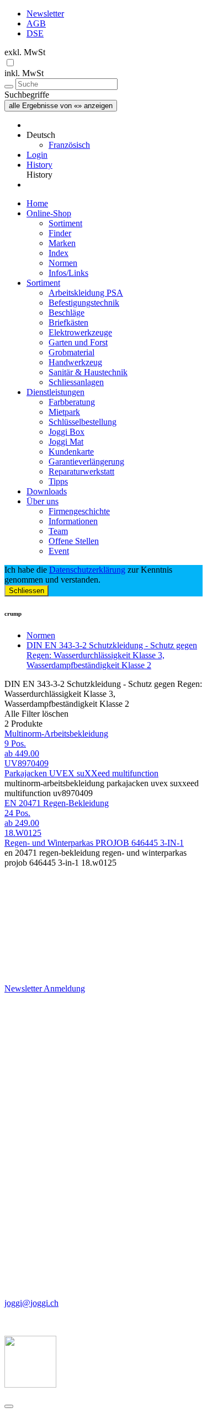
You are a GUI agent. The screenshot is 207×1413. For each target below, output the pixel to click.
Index (58, 253)
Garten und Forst (78, 342)
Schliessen (26, 590)
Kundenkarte (71, 451)
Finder (60, 233)
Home (37, 203)
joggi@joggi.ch (31, 1303)
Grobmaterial (71, 352)
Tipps (58, 481)
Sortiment (65, 223)
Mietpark (64, 412)
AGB (36, 23)
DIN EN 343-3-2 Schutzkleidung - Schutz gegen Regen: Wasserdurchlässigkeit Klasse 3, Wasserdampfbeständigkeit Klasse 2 (111, 655)
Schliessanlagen (76, 382)
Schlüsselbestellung (82, 421)
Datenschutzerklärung (87, 569)
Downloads (46, 491)
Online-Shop (48, 213)
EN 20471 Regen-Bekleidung (56, 803)
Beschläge (66, 312)
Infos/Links (68, 273)
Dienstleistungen (55, 392)
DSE (35, 33)
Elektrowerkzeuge (80, 332)
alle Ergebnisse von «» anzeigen (61, 106)
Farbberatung (72, 402)
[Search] (8, 86)
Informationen (73, 521)
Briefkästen (68, 322)
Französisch (69, 145)
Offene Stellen (74, 541)
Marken (62, 243)
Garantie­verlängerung (86, 461)
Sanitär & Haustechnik (88, 372)
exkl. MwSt (24, 52)
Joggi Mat (66, 441)
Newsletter (45, 13)
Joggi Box (66, 431)
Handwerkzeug (75, 362)
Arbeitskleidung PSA (86, 292)
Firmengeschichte (79, 511)
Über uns (42, 501)
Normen (63, 263)
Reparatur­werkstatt (81, 471)
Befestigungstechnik (84, 302)
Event (59, 551)
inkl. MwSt (24, 73)
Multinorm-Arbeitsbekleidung (56, 733)
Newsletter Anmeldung (44, 988)
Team (58, 531)
